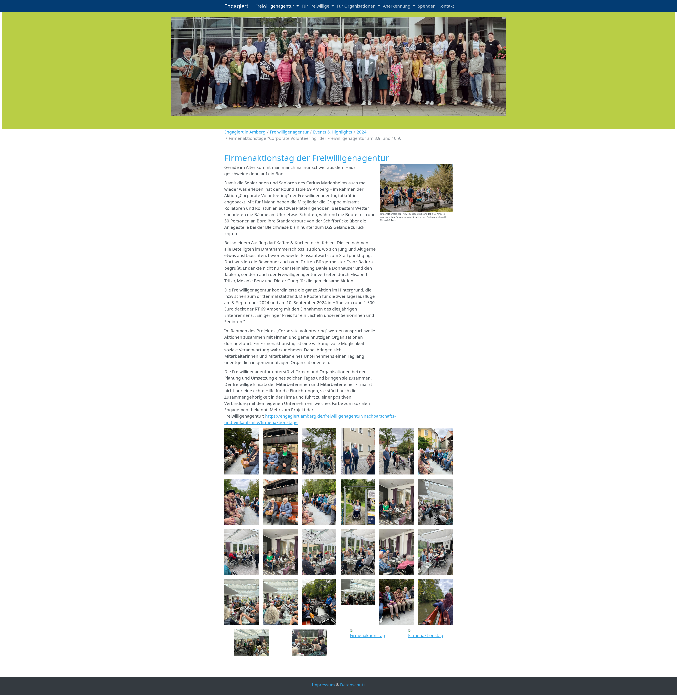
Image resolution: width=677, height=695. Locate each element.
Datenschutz (352, 685)
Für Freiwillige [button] (316, 6)
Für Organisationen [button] (357, 6)
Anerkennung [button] (397, 6)
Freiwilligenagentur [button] (275, 6)
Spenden (427, 6)
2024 (362, 132)
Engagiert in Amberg (245, 132)
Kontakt (446, 6)
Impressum (323, 685)
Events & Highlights (332, 132)
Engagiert (236, 6)
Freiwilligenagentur (289, 132)
